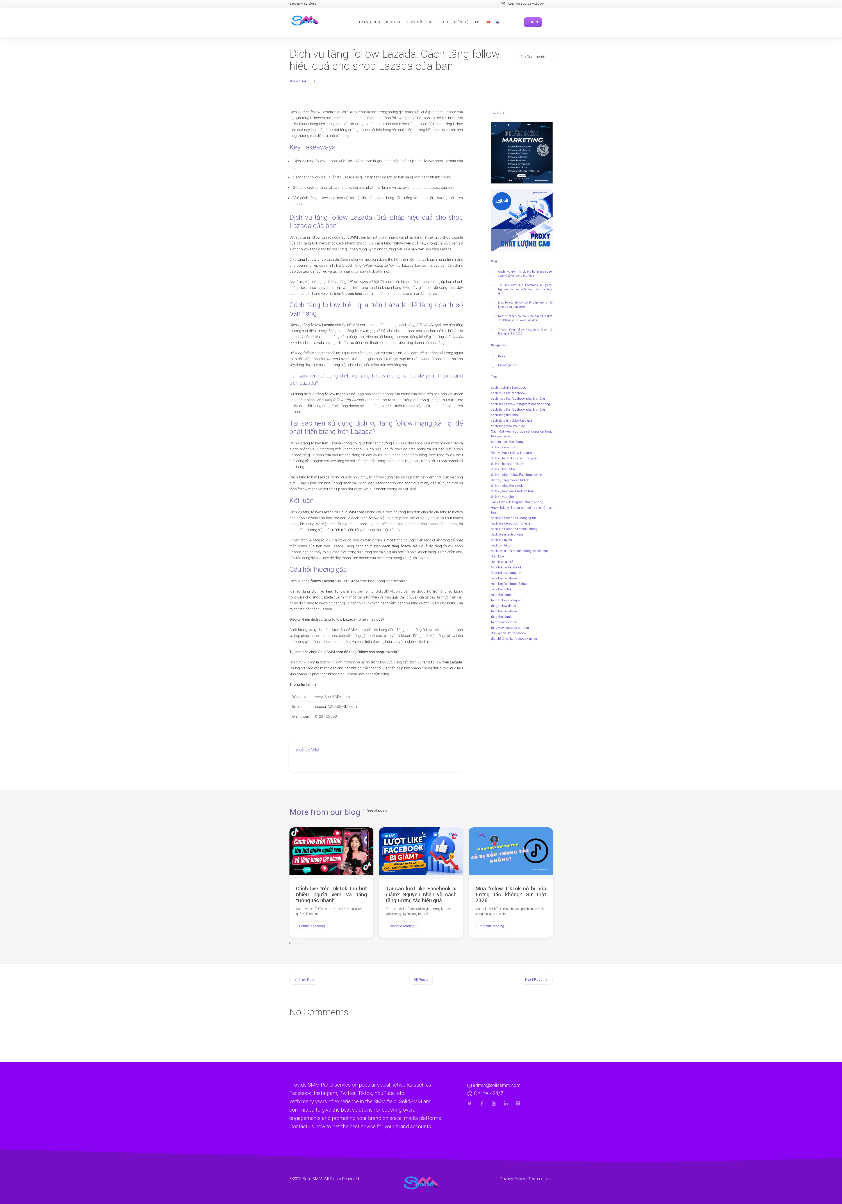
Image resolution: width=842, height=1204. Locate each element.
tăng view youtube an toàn (510, 628)
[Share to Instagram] (518, 1103)
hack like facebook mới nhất (511, 523)
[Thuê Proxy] (522, 221)
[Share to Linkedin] (506, 1103)
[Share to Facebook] (482, 1103)
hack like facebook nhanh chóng (514, 529)
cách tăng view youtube (508, 426)
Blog (443, 22)
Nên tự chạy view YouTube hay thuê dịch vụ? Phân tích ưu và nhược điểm (525, 318)
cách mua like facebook (508, 393)
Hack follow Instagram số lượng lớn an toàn (522, 510)
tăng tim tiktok (501, 617)
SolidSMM (307, 750)
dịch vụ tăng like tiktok (507, 486)
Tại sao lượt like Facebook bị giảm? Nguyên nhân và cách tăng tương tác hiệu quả (525, 289)
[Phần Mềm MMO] (522, 153)
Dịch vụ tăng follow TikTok (510, 480)
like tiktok (497, 556)
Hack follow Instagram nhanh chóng (517, 502)
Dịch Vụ (394, 22)
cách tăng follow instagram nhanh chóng (520, 404)
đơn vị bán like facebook (508, 633)
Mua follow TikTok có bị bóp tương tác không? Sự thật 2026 (525, 304)
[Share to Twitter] (470, 1103)
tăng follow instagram (507, 600)
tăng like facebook (504, 611)
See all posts (377, 810)
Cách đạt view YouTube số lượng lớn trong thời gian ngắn (522, 433)
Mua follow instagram (506, 573)
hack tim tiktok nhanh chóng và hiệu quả (520, 551)
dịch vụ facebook (503, 447)
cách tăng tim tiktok (505, 415)
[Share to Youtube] (494, 1103)
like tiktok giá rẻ (502, 562)
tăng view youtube (504, 622)
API (478, 22)
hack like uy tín (501, 540)
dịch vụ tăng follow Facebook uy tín (516, 475)
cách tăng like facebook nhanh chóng (518, 410)
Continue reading (312, 926)
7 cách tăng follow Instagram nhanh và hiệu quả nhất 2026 (525, 331)
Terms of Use (540, 1178)
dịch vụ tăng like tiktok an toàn (513, 491)
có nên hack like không (507, 442)
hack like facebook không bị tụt (513, 518)
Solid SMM (312, 1178)
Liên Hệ (461, 22)
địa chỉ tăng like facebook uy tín (514, 639)
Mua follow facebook (506, 567)
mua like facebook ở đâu (509, 584)
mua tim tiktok (501, 595)
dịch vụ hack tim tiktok (507, 464)
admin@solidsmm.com (526, 3)
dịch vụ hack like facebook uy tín (514, 458)
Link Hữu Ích (420, 22)
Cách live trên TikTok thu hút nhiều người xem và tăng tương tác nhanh (525, 273)
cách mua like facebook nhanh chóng (518, 399)
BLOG (314, 81)
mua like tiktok (501, 589)
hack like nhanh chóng (507, 534)
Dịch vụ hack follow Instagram (513, 453)
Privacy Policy (512, 1178)
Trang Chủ (369, 22)
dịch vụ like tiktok (503, 469)
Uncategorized (507, 365)
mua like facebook (504, 578)
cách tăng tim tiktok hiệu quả (511, 420)
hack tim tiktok (501, 545)
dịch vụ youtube (502, 497)
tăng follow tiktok (503, 606)
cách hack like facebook (508, 388)
